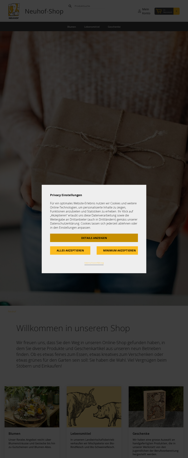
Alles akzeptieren (70, 250)
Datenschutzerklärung (94, 262)
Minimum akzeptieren (119, 250)
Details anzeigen (94, 238)
